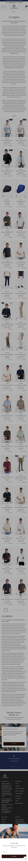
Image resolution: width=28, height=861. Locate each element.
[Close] (25, 826)
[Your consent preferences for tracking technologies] (25, 858)
